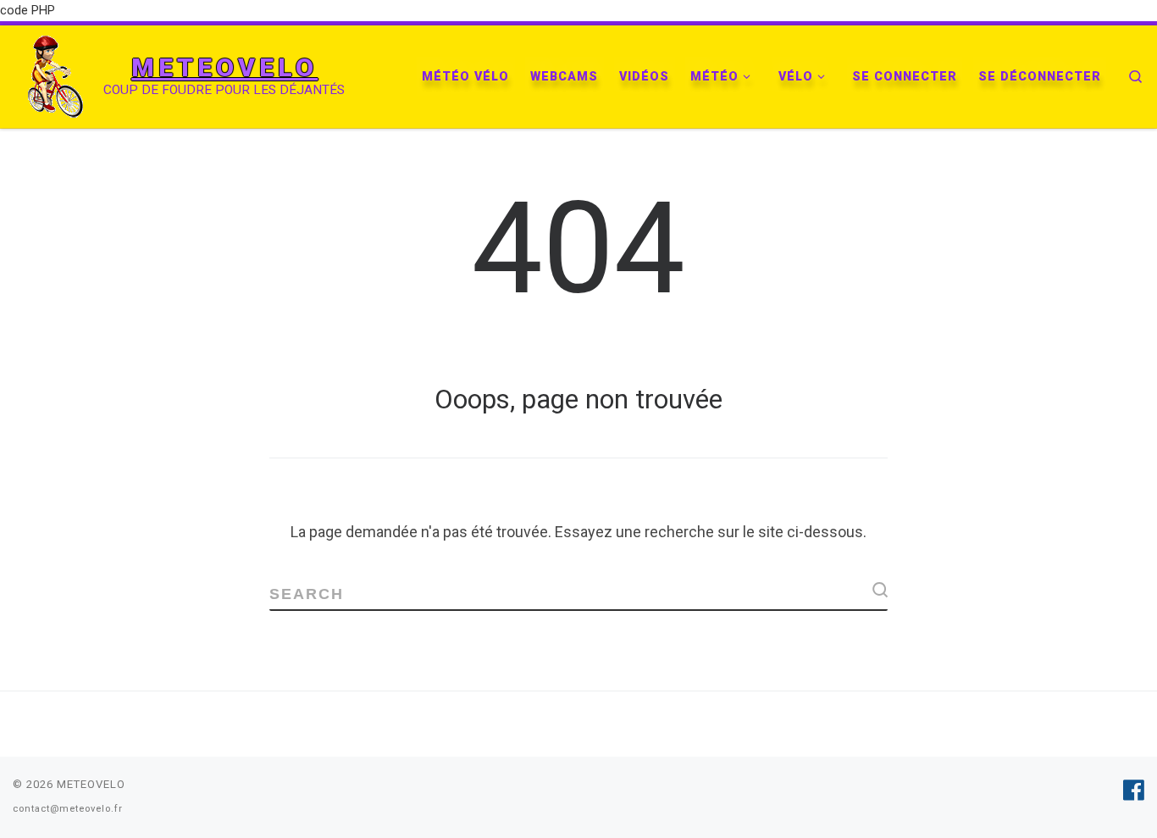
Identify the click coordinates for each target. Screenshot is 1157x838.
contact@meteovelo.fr (68, 808)
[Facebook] (1133, 790)
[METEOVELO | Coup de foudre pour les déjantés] (55, 74)
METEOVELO (91, 784)
